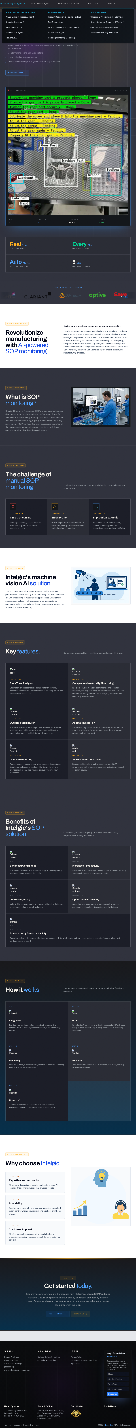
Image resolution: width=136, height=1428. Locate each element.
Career (17, 1425)
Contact (9, 1425)
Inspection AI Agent (14, 33)
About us (111, 3)
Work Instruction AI (14, 27)
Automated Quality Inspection (17, 1370)
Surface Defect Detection (48, 1357)
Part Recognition (55, 22)
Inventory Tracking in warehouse (104, 27)
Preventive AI (11, 38)
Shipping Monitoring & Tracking (61, 38)
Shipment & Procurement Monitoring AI (106, 17)
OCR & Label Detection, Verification (63, 27)
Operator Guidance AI (15, 22)
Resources (93, 3)
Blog (37, 1425)
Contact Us (79, 1314)
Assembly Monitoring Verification (104, 33)
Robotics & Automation (68, 3)
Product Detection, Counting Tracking (64, 17)
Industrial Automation (46, 1360)
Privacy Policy (76, 1357)
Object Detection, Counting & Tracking (107, 22)
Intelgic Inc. (108, 1425)
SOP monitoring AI (56, 33)
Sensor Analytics (11, 1357)
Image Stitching (11, 1360)
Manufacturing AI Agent (11, 3)
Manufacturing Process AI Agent (20, 17)
